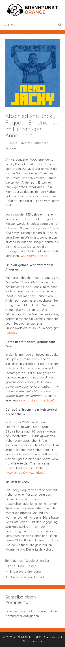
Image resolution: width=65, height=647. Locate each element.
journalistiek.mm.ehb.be (36, 400)
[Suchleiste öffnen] (59, 25)
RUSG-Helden (26, 566)
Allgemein (16, 560)
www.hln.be (14, 472)
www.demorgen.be (34, 256)
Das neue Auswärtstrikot (27, 577)
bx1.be (10, 332)
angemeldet (28, 611)
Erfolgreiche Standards (26, 571)
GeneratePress (32, 641)
